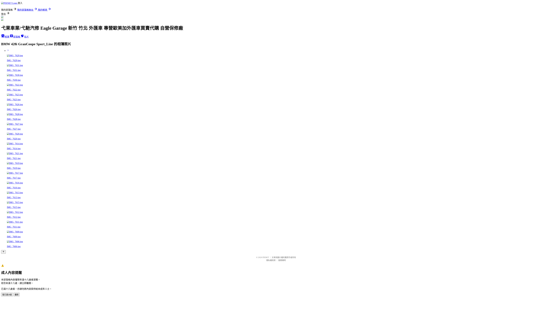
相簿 (7, 37)
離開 (16, 295)
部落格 (17, 37)
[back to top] (3, 252)
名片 (26, 37)
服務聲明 (282, 260)
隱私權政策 (271, 260)
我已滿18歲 (7, 295)
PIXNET (265, 257)
